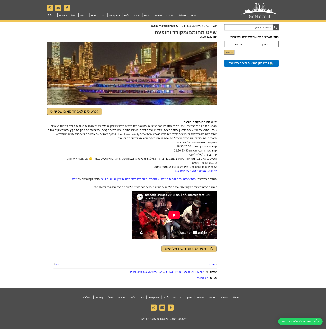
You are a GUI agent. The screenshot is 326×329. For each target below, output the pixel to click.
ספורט (158, 15)
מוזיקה (147, 15)
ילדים (94, 15)
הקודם (211, 264)
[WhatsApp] (51, 9)
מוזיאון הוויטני (108, 179)
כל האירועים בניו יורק (150, 271)
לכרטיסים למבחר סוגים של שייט (74, 111)
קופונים (63, 15)
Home (193, 15)
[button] (300, 321)
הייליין (120, 179)
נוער (103, 15)
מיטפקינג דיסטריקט (136, 179)
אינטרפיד (154, 179)
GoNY (173, 318)
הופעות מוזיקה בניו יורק (177, 271)
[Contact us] (59, 9)
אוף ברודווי (198, 271)
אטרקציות (114, 15)
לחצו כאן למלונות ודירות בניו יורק (249, 63)
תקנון (143, 318)
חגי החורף (202, 278)
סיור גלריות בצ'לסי (171, 179)
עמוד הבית (210, 25)
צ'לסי (75, 179)
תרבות (83, 15)
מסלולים (181, 15)
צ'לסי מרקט (189, 179)
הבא (57, 264)
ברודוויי (136, 15)
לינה (126, 15)
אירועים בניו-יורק (191, 25)
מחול (73, 15)
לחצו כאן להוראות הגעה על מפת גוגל (196, 171)
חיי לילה (51, 15)
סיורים (169, 15)
